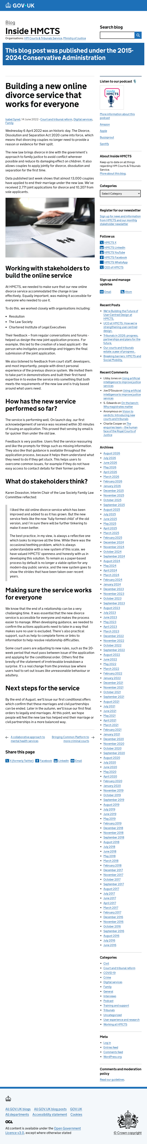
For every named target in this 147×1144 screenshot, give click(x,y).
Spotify (104, 143)
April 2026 (110, 472)
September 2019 (113, 799)
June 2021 (109, 711)
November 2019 (113, 790)
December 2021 (113, 682)
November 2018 (113, 832)
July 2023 (109, 612)
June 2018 (109, 851)
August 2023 (111, 608)
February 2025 (112, 537)
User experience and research (121, 1019)
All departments (17, 1114)
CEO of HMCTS (114, 267)
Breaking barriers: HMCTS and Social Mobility (122, 358)
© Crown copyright (128, 1133)
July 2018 (109, 846)
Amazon (105, 124)
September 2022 (114, 650)
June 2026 (110, 462)
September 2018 (113, 837)
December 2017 (113, 870)
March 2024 (111, 575)
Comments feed (113, 1052)
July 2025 (109, 514)
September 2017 (113, 884)
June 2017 (109, 898)
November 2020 (113, 743)
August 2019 (111, 804)
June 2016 (109, 945)
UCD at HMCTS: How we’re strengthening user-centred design (120, 327)
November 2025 (113, 495)
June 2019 (109, 814)
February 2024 (112, 579)
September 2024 (114, 556)
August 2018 (111, 842)
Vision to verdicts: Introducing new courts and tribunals (119, 415)
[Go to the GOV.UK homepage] (19, 5)
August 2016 (111, 935)
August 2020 (111, 757)
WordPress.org (112, 1056)
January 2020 (112, 785)
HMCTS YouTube (114, 252)
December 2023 (113, 589)
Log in (107, 1042)
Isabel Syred (12, 119)
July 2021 (109, 706)
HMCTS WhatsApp (116, 262)
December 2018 (113, 828)
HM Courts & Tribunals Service (43, 38)
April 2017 (109, 903)
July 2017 (109, 893)
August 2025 (111, 509)
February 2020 (112, 781)
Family (9, 123)
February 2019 (112, 823)
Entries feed (110, 1047)
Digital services (83, 119)
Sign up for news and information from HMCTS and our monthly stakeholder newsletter (120, 220)
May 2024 (109, 565)
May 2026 (109, 467)
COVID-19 (109, 972)
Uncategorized (112, 1015)
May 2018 (109, 856)
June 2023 (110, 617)
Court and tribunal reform (56, 119)
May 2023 (109, 622)
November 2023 (113, 593)
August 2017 (111, 888)
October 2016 (112, 926)
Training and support (116, 1005)
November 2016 (113, 921)
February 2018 (112, 865)
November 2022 (113, 640)
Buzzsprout (107, 137)
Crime (107, 977)
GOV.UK (76, 1109)
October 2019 (112, 795)
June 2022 (110, 659)
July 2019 (109, 809)
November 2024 (113, 547)
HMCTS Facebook (115, 257)
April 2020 (110, 776)
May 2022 (109, 664)
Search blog (111, 27)
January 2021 (111, 734)
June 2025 (110, 519)
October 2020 (112, 748)
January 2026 (112, 486)
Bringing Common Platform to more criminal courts (70, 739)
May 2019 (109, 818)
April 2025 (110, 528)
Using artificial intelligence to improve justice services (122, 382)
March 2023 (111, 631)
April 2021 (109, 720)
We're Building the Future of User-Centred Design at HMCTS (120, 314)
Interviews (109, 996)
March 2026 (111, 476)
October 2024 (112, 551)
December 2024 (113, 542)
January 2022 (112, 678)
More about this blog (113, 173)
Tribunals (109, 1010)
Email (78, 760)
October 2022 (112, 645)
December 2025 (113, 490)
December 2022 (113, 636)
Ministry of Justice (74, 38)
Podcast (108, 1000)
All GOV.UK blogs (18, 1109)
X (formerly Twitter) (22, 760)
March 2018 (110, 860)
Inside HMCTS (32, 31)
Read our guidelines (112, 1079)
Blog (10, 22)
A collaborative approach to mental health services (28, 739)
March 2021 (110, 725)
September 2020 (114, 753)
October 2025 (112, 500)
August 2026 (111, 453)
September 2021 (113, 696)
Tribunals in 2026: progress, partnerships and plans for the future (121, 339)
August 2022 (111, 654)
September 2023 (114, 603)
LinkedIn (63, 760)
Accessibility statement (49, 1114)
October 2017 (111, 879)
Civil (106, 963)
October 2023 (112, 598)
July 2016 (109, 940)
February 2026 (112, 481)
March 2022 (111, 668)
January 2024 (112, 584)
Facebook (46, 760)
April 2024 (110, 570)
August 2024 (111, 561)
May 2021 (109, 715)
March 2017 (110, 907)
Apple (103, 131)
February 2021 (112, 729)
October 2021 (112, 692)
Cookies (76, 1114)
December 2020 (113, 739)
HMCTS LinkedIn (114, 247)
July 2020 (109, 762)
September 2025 (114, 505)
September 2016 (113, 931)
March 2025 (111, 533)
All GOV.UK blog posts (50, 1109)
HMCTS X (110, 242)
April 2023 (110, 626)
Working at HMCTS (115, 1024)
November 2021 (113, 687)
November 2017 (113, 874)
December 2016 (113, 917)
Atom (128, 291)
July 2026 (109, 458)
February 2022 (112, 673)
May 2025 (109, 523)
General (108, 991)
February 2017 (112, 912)
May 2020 (109, 771)
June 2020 (110, 767)
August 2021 (111, 701)
